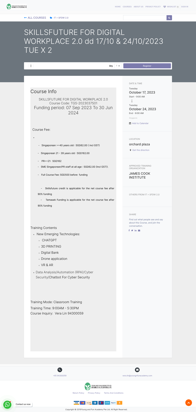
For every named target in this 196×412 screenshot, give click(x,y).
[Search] (169, 17)
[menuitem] (118, 6)
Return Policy (78, 393)
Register (147, 65)
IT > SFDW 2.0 (60, 17)
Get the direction (140, 150)
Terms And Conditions (113, 393)
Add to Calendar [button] (140, 123)
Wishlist (172, 6)
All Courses (37, 17)
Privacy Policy (94, 393)
